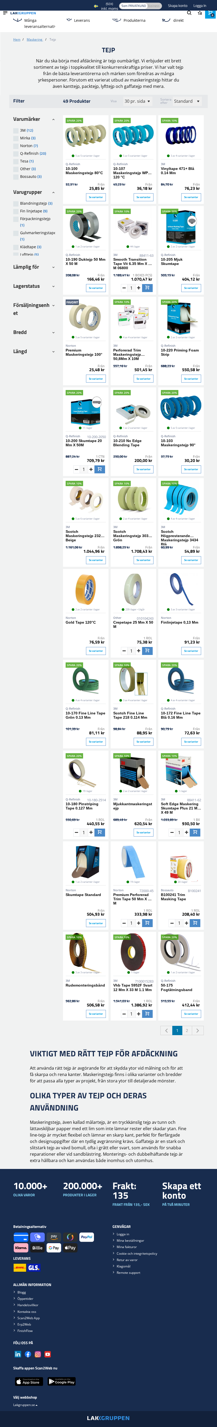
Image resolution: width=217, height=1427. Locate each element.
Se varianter (96, 197)
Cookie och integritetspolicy (137, 1253)
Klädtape (30, 247)
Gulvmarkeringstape (37, 236)
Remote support (128, 1272)
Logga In (199, 5)
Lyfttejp (29, 254)
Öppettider (25, 1298)
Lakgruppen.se (24, 1405)
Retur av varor (127, 1260)
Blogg (21, 1292)
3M (26, 130)
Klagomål (123, 1266)
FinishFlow (25, 1331)
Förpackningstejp (35, 222)
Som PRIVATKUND (133, 5)
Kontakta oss (26, 1311)
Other (28, 169)
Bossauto (31, 176)
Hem (16, 39)
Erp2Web (24, 1324)
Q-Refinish (33, 153)
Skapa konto (178, 5)
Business (153, 5)
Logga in (123, 1234)
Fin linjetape (33, 211)
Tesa (27, 161)
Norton (29, 145)
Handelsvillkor (27, 1305)
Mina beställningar (130, 1240)
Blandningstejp (36, 203)
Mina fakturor (127, 1247)
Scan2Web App (28, 1318)
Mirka (27, 138)
